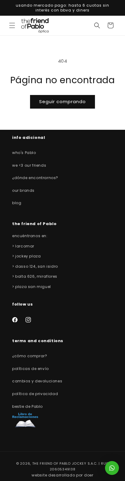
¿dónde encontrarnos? (35, 177)
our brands (23, 190)
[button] (12, 25)
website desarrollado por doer (62, 475)
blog (16, 202)
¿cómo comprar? (29, 355)
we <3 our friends (29, 165)
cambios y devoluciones (37, 381)
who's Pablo (24, 152)
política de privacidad (35, 393)
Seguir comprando (62, 101)
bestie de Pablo (27, 406)
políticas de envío (30, 368)
